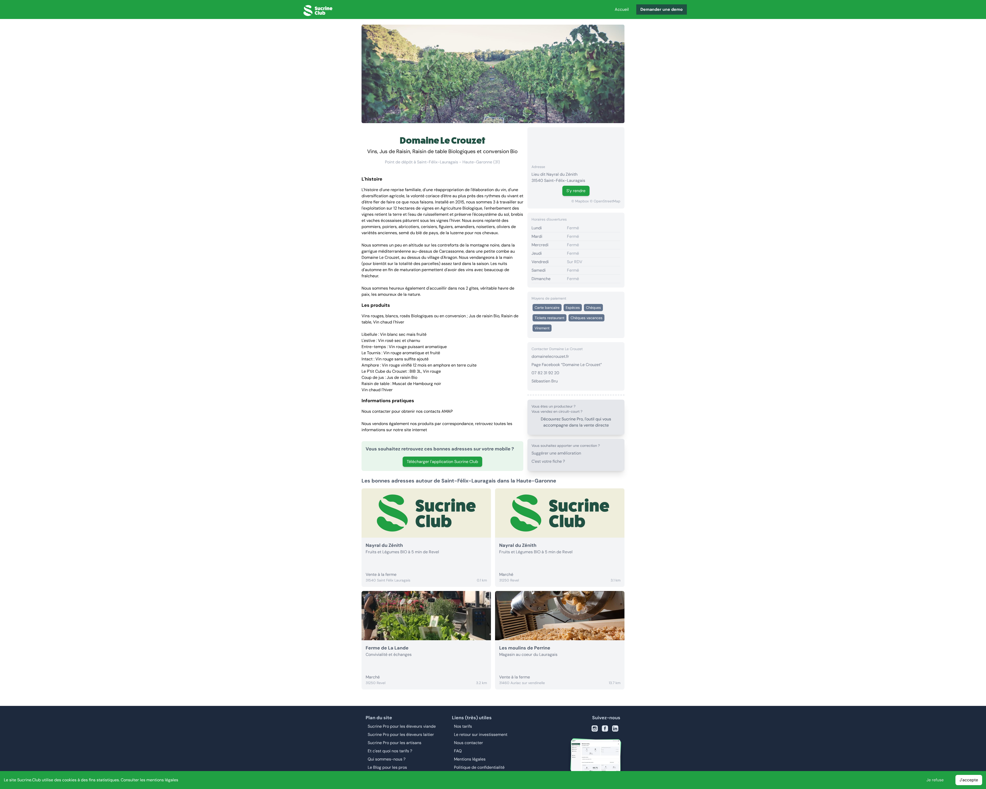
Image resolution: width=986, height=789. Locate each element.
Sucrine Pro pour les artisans (394, 742)
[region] (575, 143)
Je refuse (935, 780)
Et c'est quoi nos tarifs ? (390, 751)
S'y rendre (575, 190)
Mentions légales (470, 759)
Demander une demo (661, 9)
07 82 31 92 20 (545, 373)
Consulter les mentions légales (149, 780)
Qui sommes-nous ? (386, 759)
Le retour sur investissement (480, 734)
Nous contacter (468, 742)
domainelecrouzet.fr (550, 356)
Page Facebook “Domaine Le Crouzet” (567, 364)
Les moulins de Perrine (524, 648)
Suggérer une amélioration (556, 453)
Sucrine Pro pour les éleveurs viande (402, 726)
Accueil (622, 9)
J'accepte (969, 780)
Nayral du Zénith (384, 545)
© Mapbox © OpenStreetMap (595, 201)
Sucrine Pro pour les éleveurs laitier (401, 734)
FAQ (458, 751)
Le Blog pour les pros (387, 767)
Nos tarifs (463, 726)
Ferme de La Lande (387, 648)
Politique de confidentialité (479, 767)
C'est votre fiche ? (548, 461)
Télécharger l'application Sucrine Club (442, 461)
